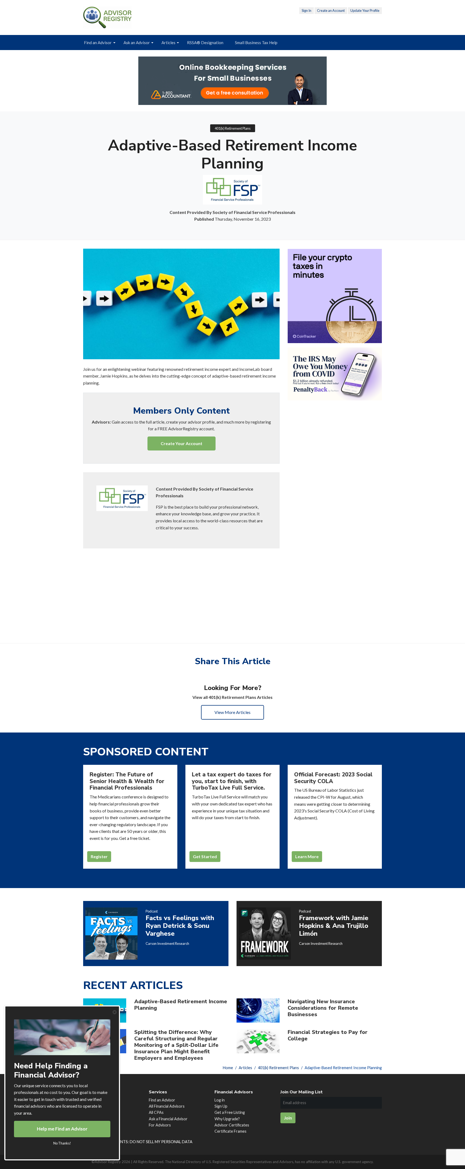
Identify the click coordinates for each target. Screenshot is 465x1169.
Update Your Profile (364, 10)
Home (228, 1067)
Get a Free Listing (229, 1112)
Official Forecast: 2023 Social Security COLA (333, 778)
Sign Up (220, 1106)
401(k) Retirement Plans (233, 128)
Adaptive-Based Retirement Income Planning (180, 1005)
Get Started (205, 856)
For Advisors (160, 1125)
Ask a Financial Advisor (168, 1119)
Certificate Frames (230, 1131)
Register (99, 856)
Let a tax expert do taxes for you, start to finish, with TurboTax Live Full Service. (232, 781)
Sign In (306, 10)
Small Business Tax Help (256, 42)
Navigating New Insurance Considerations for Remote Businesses (323, 1008)
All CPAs (156, 1112)
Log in (219, 1100)
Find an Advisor (98, 42)
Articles (168, 42)
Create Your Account (181, 443)
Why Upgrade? (227, 1119)
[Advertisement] (181, 588)
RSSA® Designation (205, 42)
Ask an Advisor (137, 42)
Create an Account (331, 10)
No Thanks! (62, 1143)
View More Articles (232, 712)
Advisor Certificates (231, 1125)
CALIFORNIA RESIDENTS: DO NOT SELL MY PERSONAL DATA (137, 1141)
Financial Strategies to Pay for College (328, 1035)
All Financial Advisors (167, 1106)
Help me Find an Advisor (62, 1129)
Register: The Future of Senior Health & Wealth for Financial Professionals (127, 781)
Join (288, 1117)
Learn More (307, 856)
